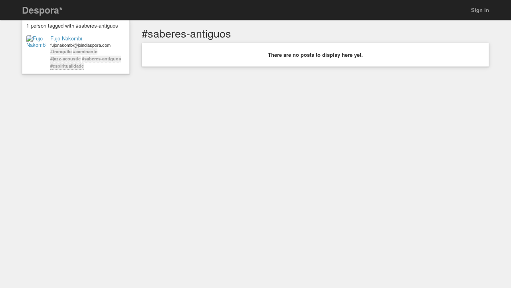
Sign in (480, 10)
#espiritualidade (67, 66)
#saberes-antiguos (101, 59)
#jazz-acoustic (65, 59)
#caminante (85, 51)
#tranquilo (61, 51)
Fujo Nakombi (66, 38)
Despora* (42, 9)
